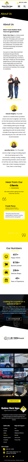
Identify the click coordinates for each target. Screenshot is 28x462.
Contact (5, 442)
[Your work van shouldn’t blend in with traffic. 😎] (7, 375)
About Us (5, 435)
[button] (19, 6)
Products (5, 428)
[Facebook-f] (4, 456)
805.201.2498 (23, 2)
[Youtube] (13, 456)
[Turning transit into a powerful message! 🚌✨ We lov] (7, 360)
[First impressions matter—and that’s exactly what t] (21, 360)
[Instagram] (10, 456)
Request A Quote (7, 437)
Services (5, 430)
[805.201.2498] (18, 3)
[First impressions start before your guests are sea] (21, 389)
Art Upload (5, 439)
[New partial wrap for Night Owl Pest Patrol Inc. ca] (21, 375)
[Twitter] (7, 456)
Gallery (4, 433)
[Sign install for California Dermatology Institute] (7, 389)
